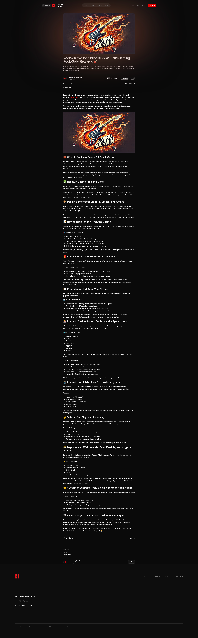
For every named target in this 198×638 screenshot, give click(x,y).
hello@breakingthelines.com (25, 596)
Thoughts (93, 5)
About (107, 5)
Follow (132, 562)
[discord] (27, 601)
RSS (50, 627)
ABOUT (178, 576)
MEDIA (167, 576)
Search (132, 5)
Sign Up (152, 5)
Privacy (31, 627)
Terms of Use (19, 627)
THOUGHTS (155, 576)
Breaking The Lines (75, 77)
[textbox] (99, 313)
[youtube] (24, 601)
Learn (138, 5)
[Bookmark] (71, 83)
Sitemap (59, 627)
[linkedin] (20, 601)
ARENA (144, 576)
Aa (126, 83)
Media (100, 5)
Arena (85, 5)
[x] (16, 601)
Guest (77, 627)
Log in (144, 5)
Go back (47, 5)
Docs (68, 627)
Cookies (41, 627)
